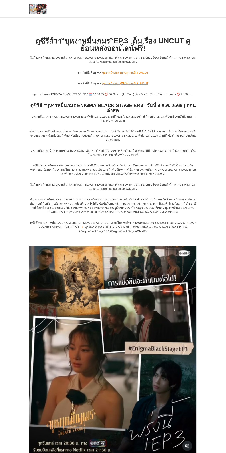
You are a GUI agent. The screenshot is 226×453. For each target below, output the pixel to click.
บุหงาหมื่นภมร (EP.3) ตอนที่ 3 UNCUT (125, 72)
